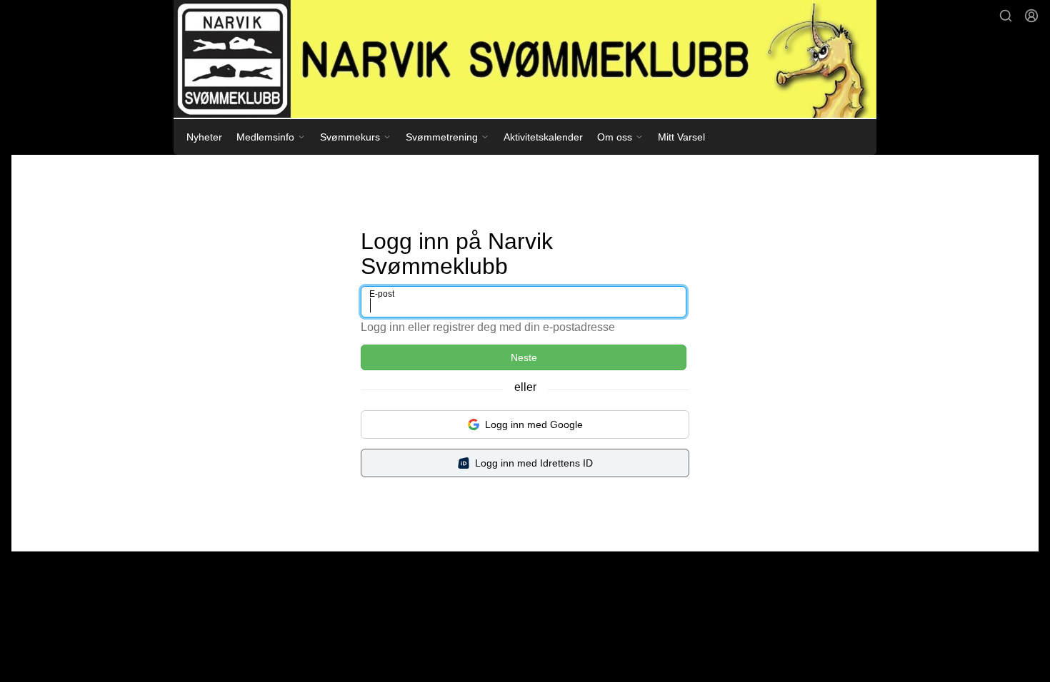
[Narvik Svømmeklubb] (525, 59)
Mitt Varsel (681, 137)
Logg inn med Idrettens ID (534, 463)
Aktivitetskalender (543, 137)
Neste (524, 357)
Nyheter (204, 137)
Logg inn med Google (534, 424)
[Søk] (1006, 16)
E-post (381, 294)
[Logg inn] (1031, 16)
